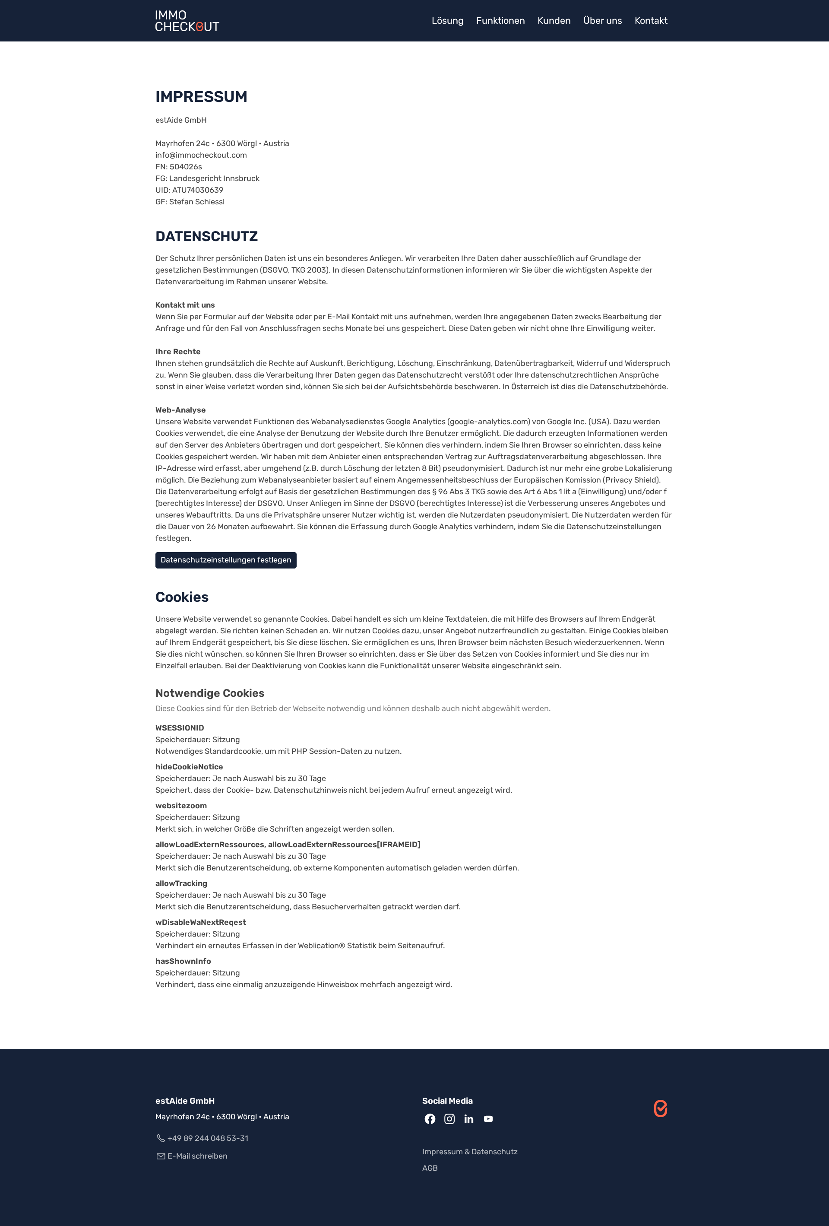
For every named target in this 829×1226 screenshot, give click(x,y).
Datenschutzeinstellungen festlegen (226, 560)
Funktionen (500, 20)
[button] (430, 1119)
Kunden (554, 20)
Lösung (448, 20)
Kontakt (651, 20)
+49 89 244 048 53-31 (208, 1138)
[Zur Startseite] (187, 20)
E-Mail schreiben (198, 1156)
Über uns (602, 20)
